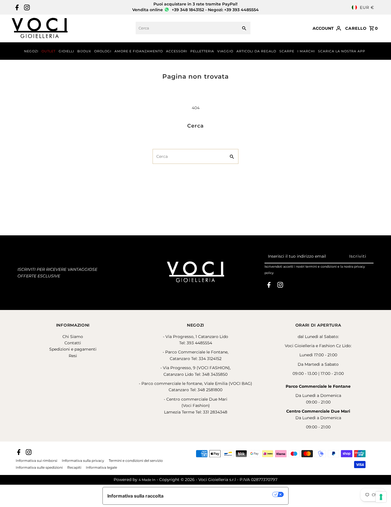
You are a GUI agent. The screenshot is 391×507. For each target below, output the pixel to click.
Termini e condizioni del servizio (136, 461)
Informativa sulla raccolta (135, 496)
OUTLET (49, 51)
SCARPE (286, 51)
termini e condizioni (321, 267)
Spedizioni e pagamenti (72, 349)
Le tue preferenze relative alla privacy (221, 494)
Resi (73, 355)
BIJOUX (84, 51)
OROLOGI (102, 51)
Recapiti (74, 468)
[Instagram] (26, 7)
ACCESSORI (176, 51)
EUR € (367, 7)
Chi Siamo (72, 336)
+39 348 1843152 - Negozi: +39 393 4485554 (215, 9)
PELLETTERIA (202, 51)
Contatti (72, 342)
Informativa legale (101, 468)
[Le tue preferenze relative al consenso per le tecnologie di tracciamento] (381, 497)
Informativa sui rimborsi (36, 461)
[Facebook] (16, 7)
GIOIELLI (66, 51)
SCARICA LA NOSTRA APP (341, 51)
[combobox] (186, 28)
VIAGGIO (225, 51)
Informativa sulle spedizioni (39, 468)
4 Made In (147, 480)
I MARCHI (306, 51)
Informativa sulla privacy (83, 461)
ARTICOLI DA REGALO (256, 51)
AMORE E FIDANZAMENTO (138, 51)
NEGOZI (31, 51)
